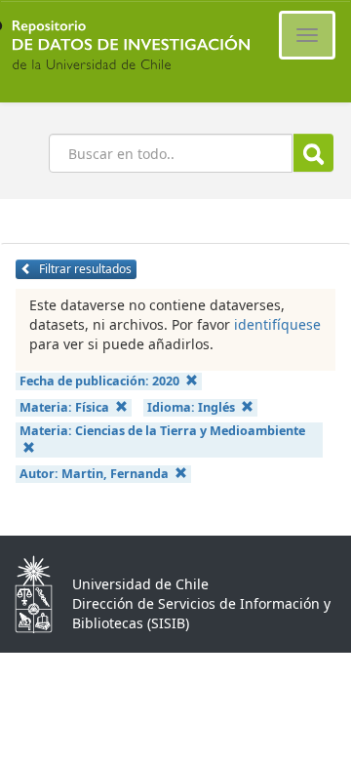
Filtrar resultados (84, 268)
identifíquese (277, 324)
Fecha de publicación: (99, 381)
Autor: (94, 473)
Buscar (313, 153)
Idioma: (191, 407)
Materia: (64, 407)
